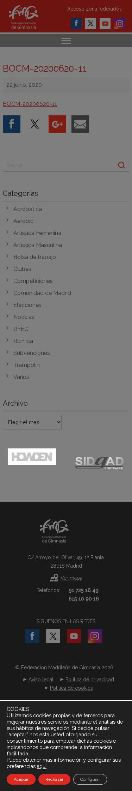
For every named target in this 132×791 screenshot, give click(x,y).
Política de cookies (71, 688)
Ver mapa (71, 578)
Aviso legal (41, 679)
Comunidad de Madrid (42, 293)
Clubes (22, 269)
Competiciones (33, 281)
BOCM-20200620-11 (30, 104)
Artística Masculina (37, 245)
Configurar (90, 779)
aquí (41, 766)
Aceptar (21, 779)
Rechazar (54, 779)
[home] (31, 17)
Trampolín (26, 365)
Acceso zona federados (94, 9)
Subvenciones (31, 353)
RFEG (21, 329)
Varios (21, 377)
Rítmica (23, 341)
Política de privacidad (89, 679)
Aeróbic (23, 221)
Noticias (23, 317)
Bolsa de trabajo (34, 257)
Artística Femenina (37, 233)
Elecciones (27, 305)
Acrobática (27, 209)
